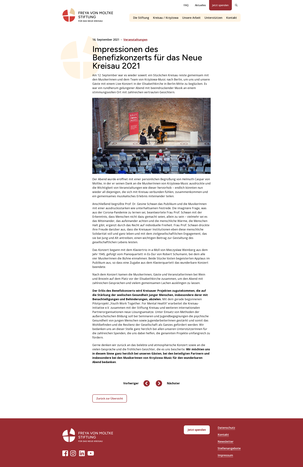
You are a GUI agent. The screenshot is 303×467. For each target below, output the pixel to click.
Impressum (225, 455)
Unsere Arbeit (191, 18)
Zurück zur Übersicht (109, 398)
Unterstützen (213, 18)
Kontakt (231, 18)
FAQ (186, 5)
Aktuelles (200, 5)
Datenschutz (226, 428)
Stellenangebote (229, 448)
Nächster (173, 383)
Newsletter (225, 441)
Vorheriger (131, 383)
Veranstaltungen (135, 39)
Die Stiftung (141, 18)
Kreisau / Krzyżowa (165, 18)
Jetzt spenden (220, 5)
